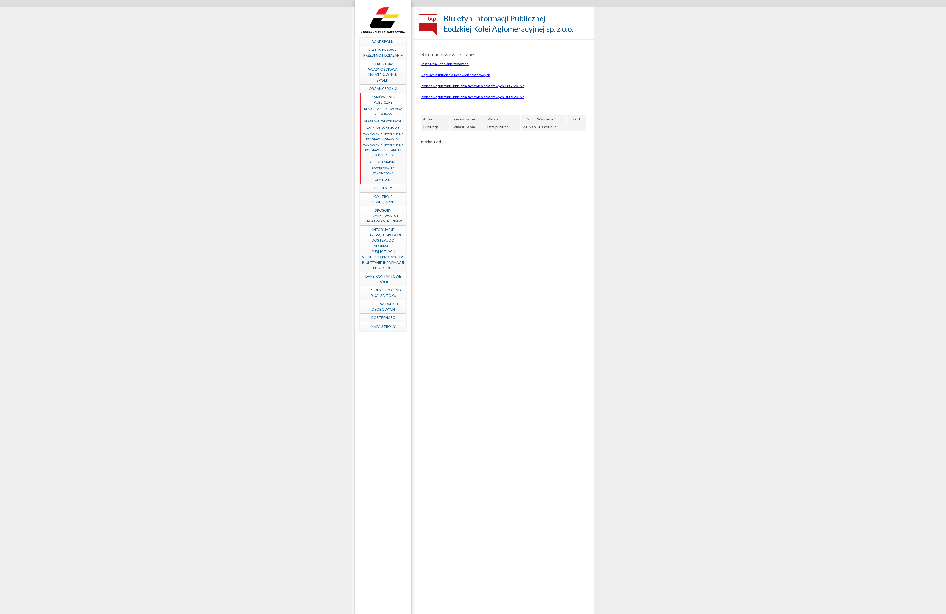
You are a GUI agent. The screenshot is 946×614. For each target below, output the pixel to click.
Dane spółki (383, 41)
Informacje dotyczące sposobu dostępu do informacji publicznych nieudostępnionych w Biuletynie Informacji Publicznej (383, 248)
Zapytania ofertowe (383, 127)
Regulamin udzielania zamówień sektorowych (455, 75)
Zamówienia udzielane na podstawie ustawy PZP (383, 136)
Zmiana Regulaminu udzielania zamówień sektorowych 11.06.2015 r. (472, 86)
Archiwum (383, 180)
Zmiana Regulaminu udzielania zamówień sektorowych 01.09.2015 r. (472, 97)
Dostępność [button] (383, 317)
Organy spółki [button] (383, 88)
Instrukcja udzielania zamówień (445, 64)
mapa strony (383, 327)
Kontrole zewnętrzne (383, 199)
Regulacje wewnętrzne (383, 121)
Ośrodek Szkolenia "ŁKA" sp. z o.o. (383, 293)
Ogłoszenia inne (383, 162)
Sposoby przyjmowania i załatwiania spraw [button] (383, 215)
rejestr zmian (435, 141)
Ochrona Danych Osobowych (383, 306)
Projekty (383, 188)
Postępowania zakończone (383, 170)
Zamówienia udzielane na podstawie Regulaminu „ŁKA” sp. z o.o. (383, 150)
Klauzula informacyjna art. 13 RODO (383, 111)
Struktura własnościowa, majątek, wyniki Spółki (383, 72)
